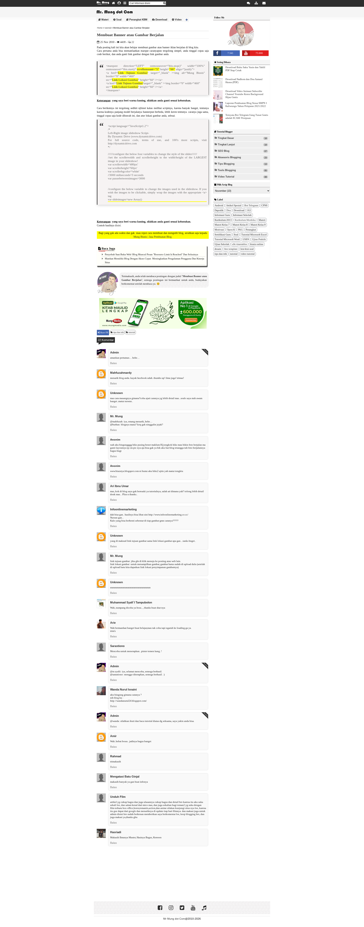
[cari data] (164, 3)
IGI (249, 210)
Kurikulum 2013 (223, 220)
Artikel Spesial (233, 205)
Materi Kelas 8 (240, 224)
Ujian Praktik (259, 239)
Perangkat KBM (138, 19)
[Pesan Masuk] (248, 3)
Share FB (104, 332)
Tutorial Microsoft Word (227, 239)
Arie (113, 622)
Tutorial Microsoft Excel (254, 234)
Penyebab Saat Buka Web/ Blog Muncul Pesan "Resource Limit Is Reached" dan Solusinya (151, 254)
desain (218, 249)
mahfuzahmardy (121, 372)
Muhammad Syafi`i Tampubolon (131, 602)
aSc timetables (239, 244)
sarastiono (117, 646)
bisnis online (256, 244)
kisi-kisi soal (247, 249)
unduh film (118, 796)
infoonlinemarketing (123, 509)
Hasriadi (115, 832)
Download (161, 19)
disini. (118, 225)
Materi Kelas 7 (222, 224)
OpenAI (231, 229)
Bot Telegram (251, 205)
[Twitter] (182, 908)
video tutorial (248, 253)
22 (132, 42)
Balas (113, 363)
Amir (113, 736)
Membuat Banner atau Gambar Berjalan (130, 35)
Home (100, 28)
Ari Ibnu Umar (119, 486)
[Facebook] (160, 908)
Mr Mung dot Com (174, 918)
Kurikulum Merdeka (245, 220)
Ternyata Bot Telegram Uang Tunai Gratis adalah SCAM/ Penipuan (246, 116)
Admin (114, 352)
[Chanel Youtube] (193, 908)
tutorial (108, 28)
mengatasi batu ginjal (124, 776)
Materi (105, 19)
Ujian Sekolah (222, 244)
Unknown (116, 393)
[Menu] (125, 3)
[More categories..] (186, 19)
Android (219, 205)
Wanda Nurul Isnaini (123, 689)
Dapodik (219, 210)
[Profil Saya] (119, 3)
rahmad (115, 756)
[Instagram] (171, 908)
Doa (229, 210)
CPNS (264, 205)
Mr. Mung (116, 416)
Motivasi (219, 229)
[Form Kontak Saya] (264, 3)
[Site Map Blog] (256, 3)
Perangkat (251, 229)
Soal (118, 19)
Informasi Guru (222, 215)
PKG (240, 229)
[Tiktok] (204, 908)
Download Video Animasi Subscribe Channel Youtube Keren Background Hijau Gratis (244, 94)
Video (178, 19)
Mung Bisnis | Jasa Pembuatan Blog (152, 236)
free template (231, 249)
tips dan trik (118, 332)
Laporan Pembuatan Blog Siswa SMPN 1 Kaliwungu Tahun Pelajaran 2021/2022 (246, 104)
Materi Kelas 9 (258, 224)
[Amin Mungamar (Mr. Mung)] (241, 45)
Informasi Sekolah (242, 215)
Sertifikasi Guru (223, 234)
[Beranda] (113, 3)
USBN (246, 239)
